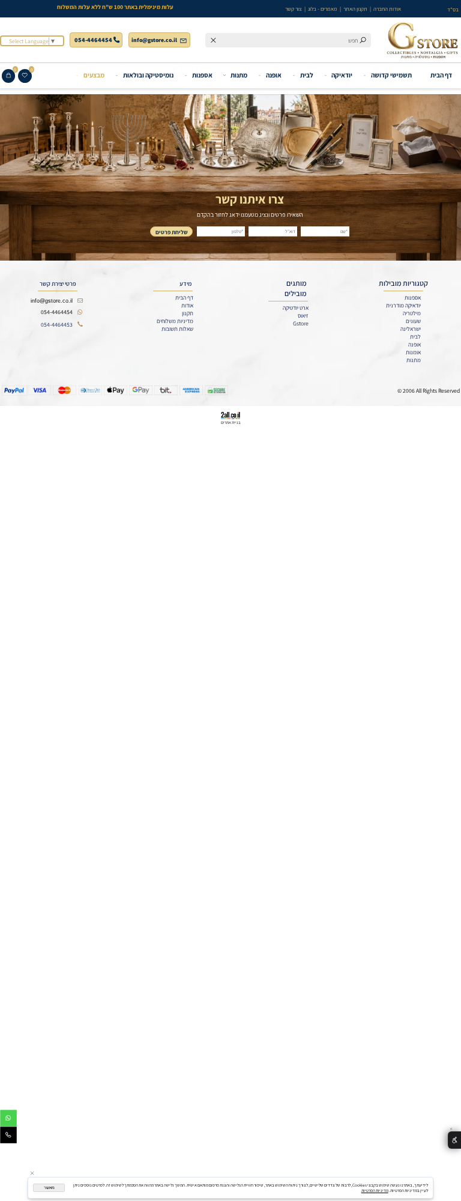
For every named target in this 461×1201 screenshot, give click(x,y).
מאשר (49, 1187)
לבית (306, 75)
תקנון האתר (355, 9)
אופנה (274, 75)
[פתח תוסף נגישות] (454, 1140)
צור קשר (293, 9)
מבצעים (93, 75)
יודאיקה (341, 75)
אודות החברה (387, 9)
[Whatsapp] (8, 1120)
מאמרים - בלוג (322, 9)
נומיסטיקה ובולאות (148, 75)
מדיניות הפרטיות (374, 1190)
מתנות (238, 75)
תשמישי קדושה (391, 75)
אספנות (202, 75)
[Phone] (8, 1136)
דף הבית (441, 75)
